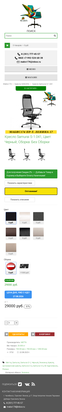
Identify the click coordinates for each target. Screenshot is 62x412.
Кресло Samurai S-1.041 (42, 84)
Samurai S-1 (25, 362)
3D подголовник (51, 366)
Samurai (15, 362)
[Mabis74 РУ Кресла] (31, 4)
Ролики (5, 369)
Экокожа (43, 362)
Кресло (51, 362)
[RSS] (33, 384)
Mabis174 (7, 84)
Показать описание (20, 199)
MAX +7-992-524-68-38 (30, 58)
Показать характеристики (19, 183)
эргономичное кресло (11, 366)
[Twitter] (20, 384)
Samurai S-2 (27, 366)
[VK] (27, 384)
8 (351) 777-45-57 (30, 54)
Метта (8, 362)
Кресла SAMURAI (22, 84)
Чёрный (35, 362)
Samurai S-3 (38, 366)
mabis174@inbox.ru (30, 62)
